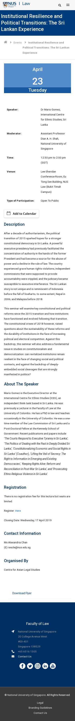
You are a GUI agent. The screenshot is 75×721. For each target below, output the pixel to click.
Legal (40, 702)
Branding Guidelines (40, 707)
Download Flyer (22, 593)
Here (18, 510)
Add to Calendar (24, 214)
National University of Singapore (26, 694)
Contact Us (24, 656)
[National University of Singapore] (9, 4)
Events (18, 42)
